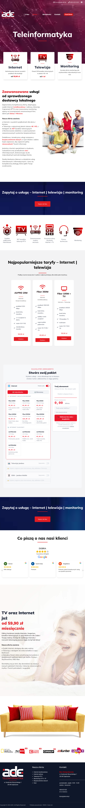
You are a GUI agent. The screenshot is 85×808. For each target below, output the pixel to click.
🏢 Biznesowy (38, 392)
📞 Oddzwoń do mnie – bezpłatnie (66, 418)
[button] (38, 14)
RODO (44, 805)
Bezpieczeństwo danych (41, 781)
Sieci (35, 783)
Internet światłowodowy (41, 772)
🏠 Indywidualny (17, 392)
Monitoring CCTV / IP (40, 778)
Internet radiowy (38, 774)
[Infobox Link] (15, 64)
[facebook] (81, 2)
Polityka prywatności (36, 805)
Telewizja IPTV (38, 776)
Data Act (50, 805)
